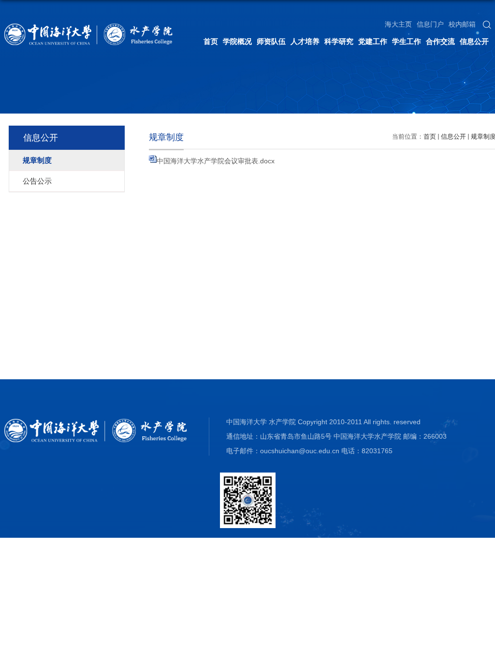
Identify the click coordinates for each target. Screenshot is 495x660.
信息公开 (474, 41)
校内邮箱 (462, 24)
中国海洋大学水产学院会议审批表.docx (216, 161)
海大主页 (398, 24)
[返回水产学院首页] (88, 26)
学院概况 (237, 41)
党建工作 (372, 41)
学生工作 (406, 41)
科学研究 (338, 41)
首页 (211, 41)
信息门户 (430, 24)
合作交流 (440, 41)
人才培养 (305, 41)
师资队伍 (271, 41)
